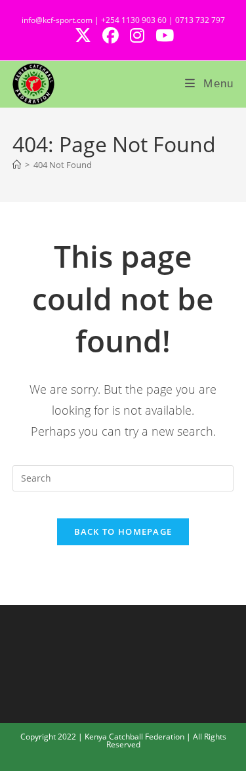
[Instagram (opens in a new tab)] (141, 36)
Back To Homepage (123, 531)
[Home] (16, 165)
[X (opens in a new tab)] (86, 36)
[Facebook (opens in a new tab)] (114, 36)
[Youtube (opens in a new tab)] (164, 36)
